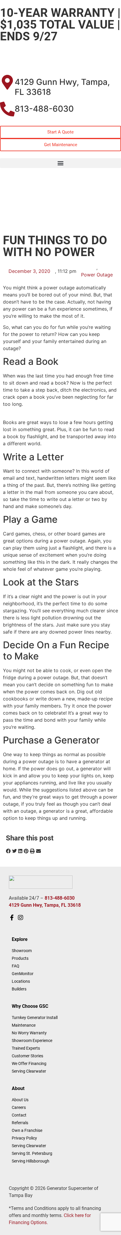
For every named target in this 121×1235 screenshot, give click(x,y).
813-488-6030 (44, 109)
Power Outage (97, 275)
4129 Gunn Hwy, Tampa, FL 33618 (62, 87)
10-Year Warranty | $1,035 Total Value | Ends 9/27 (60, 24)
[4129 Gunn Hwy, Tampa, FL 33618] (7, 82)
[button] (60, 163)
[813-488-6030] (7, 109)
